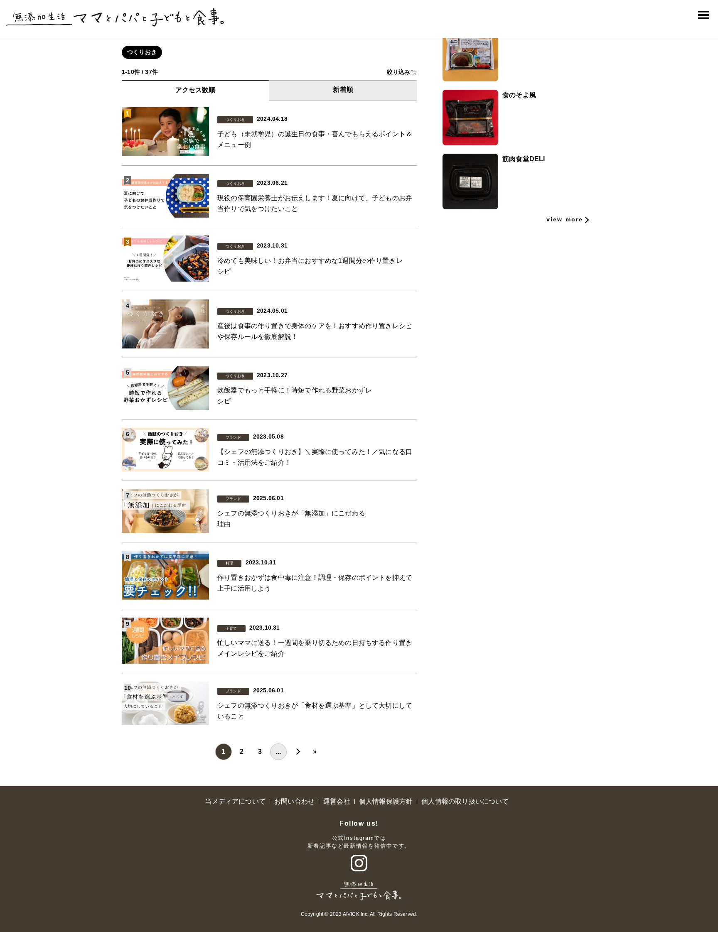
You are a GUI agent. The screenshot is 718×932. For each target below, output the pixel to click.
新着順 (343, 89)
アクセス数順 (195, 89)
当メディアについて (235, 801)
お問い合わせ (294, 801)
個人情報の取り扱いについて (465, 801)
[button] (402, 72)
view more (564, 219)
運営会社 (336, 801)
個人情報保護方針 (386, 801)
